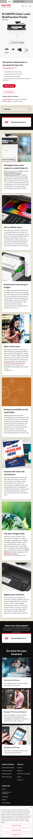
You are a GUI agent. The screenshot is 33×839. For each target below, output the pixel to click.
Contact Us (20, 780)
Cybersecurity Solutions (8, 767)
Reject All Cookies (16, 825)
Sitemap (4, 799)
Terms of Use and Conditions (6, 792)
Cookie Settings (6, 802)
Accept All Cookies (16, 830)
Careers (19, 777)
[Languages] (26, 6)
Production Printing (19, 1)
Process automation (7, 770)
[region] (16, 822)
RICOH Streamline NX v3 (11, 554)
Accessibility (5, 796)
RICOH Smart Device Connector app (14, 363)
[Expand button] (15, 109)
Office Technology (7, 777)
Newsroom (20, 770)
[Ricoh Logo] (6, 6)
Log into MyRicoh (8, 99)
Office (9, 1)
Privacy (4, 789)
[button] (6, 49)
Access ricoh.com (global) (23, 773)
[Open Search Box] (22, 6)
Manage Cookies (16, 834)
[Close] (31, 807)
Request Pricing (9, 86)
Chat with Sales (9, 92)
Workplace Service (7, 773)
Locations (19, 767)
